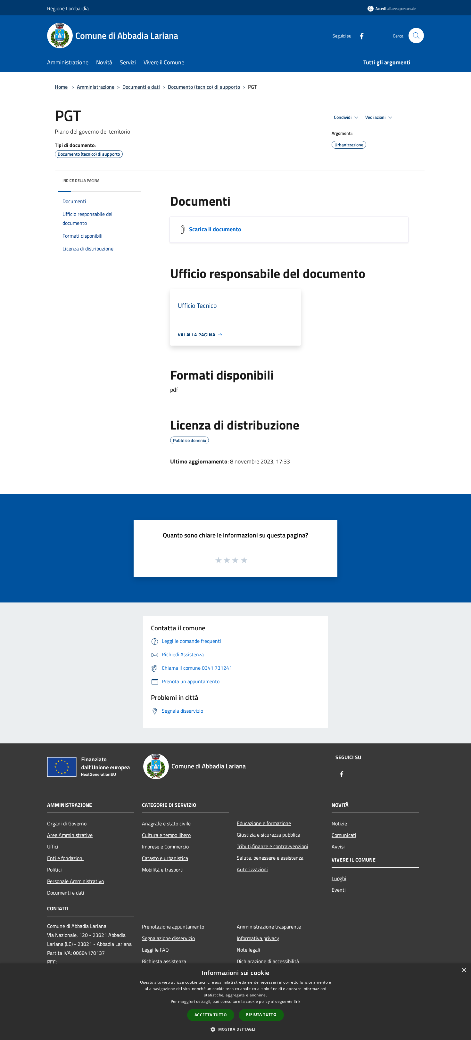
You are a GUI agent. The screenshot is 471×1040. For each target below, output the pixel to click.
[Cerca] (416, 35)
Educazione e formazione (264, 823)
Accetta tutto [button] (210, 1015)
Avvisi (338, 846)
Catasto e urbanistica (165, 858)
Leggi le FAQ (155, 950)
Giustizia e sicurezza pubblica (268, 835)
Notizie (339, 823)
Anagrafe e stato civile (166, 823)
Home (61, 87)
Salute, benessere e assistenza (270, 858)
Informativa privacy (258, 938)
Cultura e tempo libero (166, 835)
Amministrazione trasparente (269, 926)
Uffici (52, 846)
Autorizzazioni (252, 869)
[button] (235, 1029)
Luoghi (339, 878)
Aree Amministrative (70, 835)
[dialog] (235, 1001)
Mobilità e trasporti (163, 869)
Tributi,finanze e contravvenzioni (272, 846)
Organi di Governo (67, 823)
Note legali (248, 950)
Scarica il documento (215, 229)
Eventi (339, 890)
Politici (54, 869)
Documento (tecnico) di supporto (204, 87)
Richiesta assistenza (164, 961)
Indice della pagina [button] (80, 180)
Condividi (343, 117)
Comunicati (344, 835)
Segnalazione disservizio (168, 938)
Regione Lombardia (68, 8)
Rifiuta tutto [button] (261, 1014)
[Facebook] (359, 35)
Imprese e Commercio (165, 846)
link (297, 1001)
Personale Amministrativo (75, 881)
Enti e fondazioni (65, 858)
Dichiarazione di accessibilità (268, 961)
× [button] (463, 970)
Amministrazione (95, 87)
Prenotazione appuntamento (173, 926)
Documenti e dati (141, 87)
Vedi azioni (375, 117)
